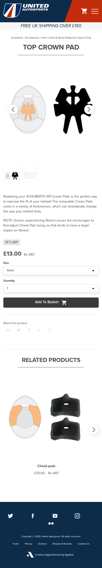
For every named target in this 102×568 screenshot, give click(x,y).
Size (6, 263)
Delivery (42, 543)
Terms (16, 543)
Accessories (32, 37)
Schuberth (17, 37)
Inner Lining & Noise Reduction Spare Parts (66, 37)
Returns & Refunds (62, 543)
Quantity (9, 281)
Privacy (28, 543)
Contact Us (83, 543)
